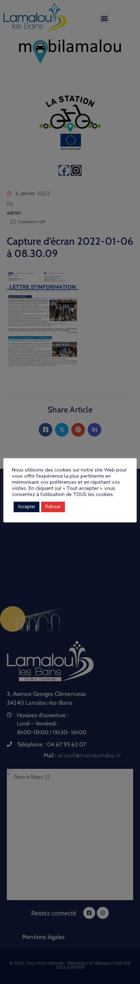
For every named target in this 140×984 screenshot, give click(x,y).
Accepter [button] (26, 507)
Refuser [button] (53, 507)
